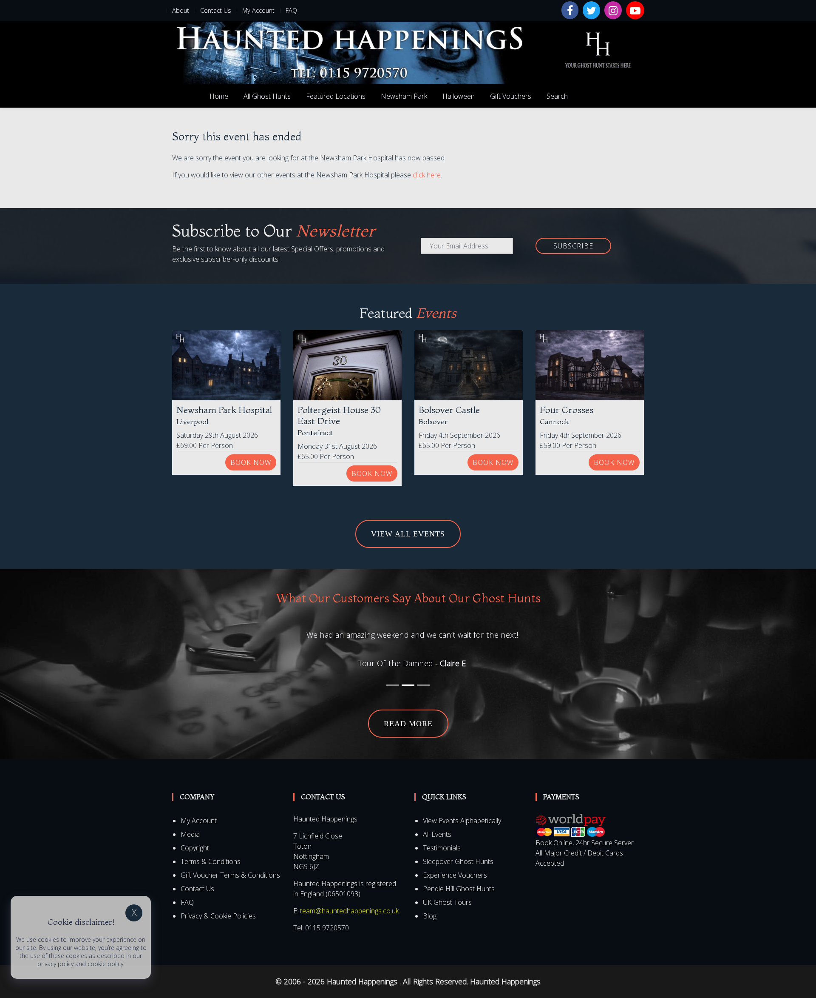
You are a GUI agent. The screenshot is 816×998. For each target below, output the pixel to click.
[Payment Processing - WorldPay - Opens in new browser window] (571, 825)
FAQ (291, 10)
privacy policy (55, 964)
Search (557, 96)
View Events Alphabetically (462, 820)
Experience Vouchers (455, 875)
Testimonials (442, 848)
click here (427, 175)
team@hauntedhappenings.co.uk (349, 910)
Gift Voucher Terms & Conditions (230, 875)
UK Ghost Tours (447, 902)
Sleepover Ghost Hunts (458, 861)
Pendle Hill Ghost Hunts (459, 888)
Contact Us (215, 10)
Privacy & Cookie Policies (218, 916)
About (180, 10)
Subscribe (573, 246)
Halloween (458, 96)
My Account (258, 10)
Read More (408, 723)
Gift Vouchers (510, 96)
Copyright (195, 848)
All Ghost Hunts (267, 96)
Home (219, 96)
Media (190, 834)
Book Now (250, 462)
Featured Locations (336, 96)
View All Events (408, 534)
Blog (429, 916)
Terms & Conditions (211, 861)
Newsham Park (404, 96)
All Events (437, 834)
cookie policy (105, 964)
